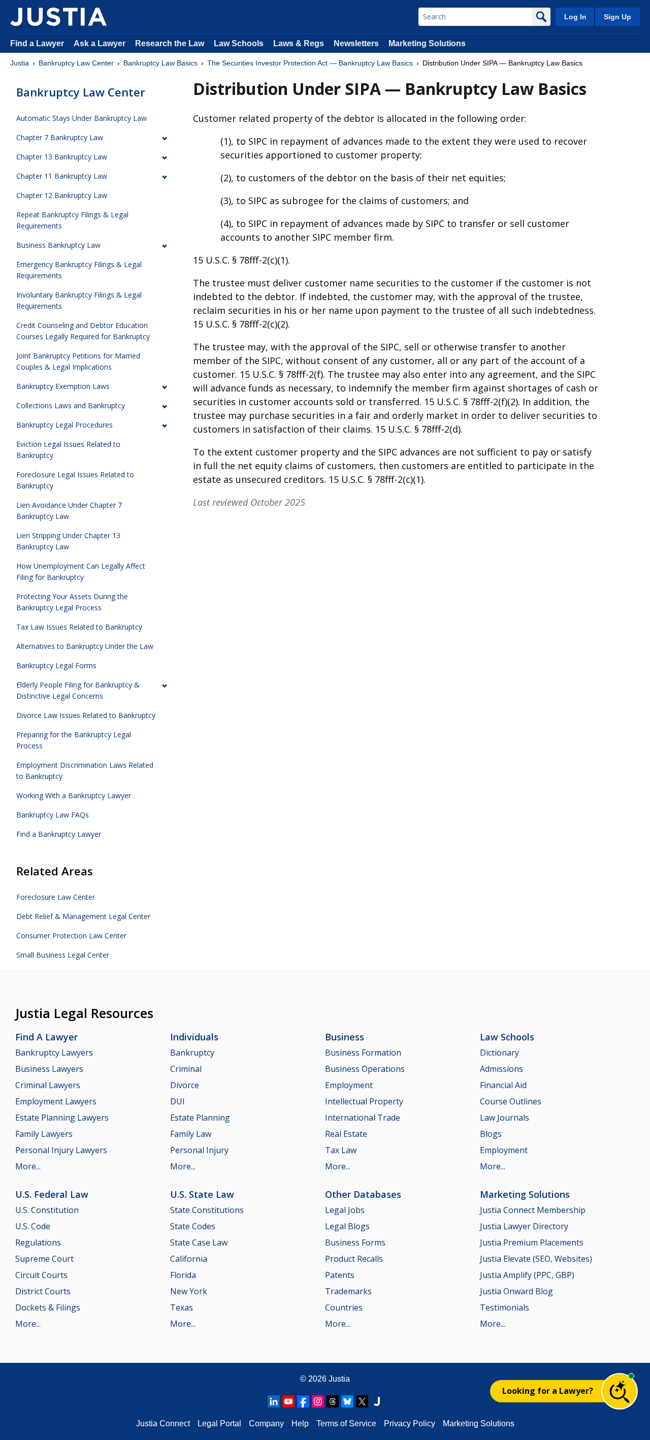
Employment (349, 1085)
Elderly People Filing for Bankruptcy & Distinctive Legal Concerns (78, 690)
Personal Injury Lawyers (61, 1150)
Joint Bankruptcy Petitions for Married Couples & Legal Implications (78, 361)
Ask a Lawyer (100, 43)
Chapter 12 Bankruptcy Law (61, 195)
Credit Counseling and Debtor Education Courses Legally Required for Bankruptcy (83, 330)
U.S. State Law (202, 1194)
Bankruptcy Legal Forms (56, 665)
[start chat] (619, 1391)
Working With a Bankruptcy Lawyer (73, 795)
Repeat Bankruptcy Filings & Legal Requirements (72, 220)
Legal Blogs (347, 1226)
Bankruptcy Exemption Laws (63, 386)
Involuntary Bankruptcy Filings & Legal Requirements (79, 300)
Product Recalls (354, 1258)
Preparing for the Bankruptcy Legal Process (73, 740)
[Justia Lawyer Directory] (377, 1401)
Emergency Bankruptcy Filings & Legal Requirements (79, 269)
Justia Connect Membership (533, 1210)
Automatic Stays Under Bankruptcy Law (81, 118)
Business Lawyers (49, 1068)
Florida (183, 1275)
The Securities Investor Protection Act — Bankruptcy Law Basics (310, 63)
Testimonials (504, 1307)
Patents (339, 1275)
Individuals (194, 1037)
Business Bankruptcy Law (58, 245)
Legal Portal (219, 1423)
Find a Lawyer (37, 43)
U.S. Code (32, 1226)
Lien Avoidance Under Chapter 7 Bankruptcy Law (69, 510)
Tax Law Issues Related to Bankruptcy (79, 627)
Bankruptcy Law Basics (160, 63)
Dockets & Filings (47, 1307)
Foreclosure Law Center (55, 897)
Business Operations (365, 1068)
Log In (575, 17)
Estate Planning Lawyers (62, 1117)
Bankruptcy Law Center (76, 63)
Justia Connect (163, 1423)
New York (188, 1291)
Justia (19, 63)
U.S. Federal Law (51, 1194)
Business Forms (355, 1242)
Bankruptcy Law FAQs (52, 815)
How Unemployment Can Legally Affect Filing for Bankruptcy (80, 571)
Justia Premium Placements (531, 1242)
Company (266, 1423)
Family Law (190, 1133)
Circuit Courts (41, 1275)
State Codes (192, 1226)
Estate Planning (200, 1117)
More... (28, 1166)
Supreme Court (44, 1258)
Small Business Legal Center (62, 955)
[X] (362, 1401)
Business (344, 1037)
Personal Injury (199, 1150)
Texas (181, 1307)
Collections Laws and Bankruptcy (70, 405)
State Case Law (199, 1242)
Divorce (184, 1085)
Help (300, 1423)
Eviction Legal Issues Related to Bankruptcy (68, 449)
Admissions (501, 1068)
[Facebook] (303, 1401)
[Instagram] (318, 1401)
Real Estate (346, 1133)
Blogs (491, 1133)
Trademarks (348, 1291)
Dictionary (499, 1052)
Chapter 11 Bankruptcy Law (61, 176)
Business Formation (363, 1052)
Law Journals (504, 1117)
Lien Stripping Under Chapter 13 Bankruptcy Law (68, 541)
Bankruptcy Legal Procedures (64, 425)
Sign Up (617, 17)
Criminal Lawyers (47, 1085)
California (188, 1258)
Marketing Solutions (427, 43)
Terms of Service (346, 1423)
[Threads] (333, 1401)
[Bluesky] (347, 1401)
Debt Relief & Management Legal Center (83, 916)
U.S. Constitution (47, 1210)
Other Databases (363, 1194)
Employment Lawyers (55, 1101)
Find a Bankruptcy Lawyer (58, 834)
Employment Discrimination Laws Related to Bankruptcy (84, 770)
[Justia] (58, 17)
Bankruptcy (192, 1052)
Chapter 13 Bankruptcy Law (61, 156)
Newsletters (356, 43)
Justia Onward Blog (516, 1291)
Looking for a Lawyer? (547, 1390)
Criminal (186, 1068)
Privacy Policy (409, 1423)
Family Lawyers (44, 1133)
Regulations (38, 1242)
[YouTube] (288, 1401)
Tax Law (340, 1150)
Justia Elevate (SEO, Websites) (536, 1258)
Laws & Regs (298, 43)
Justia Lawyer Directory (524, 1226)
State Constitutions (207, 1210)
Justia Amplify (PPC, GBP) (527, 1275)
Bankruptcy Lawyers (54, 1052)
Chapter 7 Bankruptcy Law (59, 137)
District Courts (43, 1291)
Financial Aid (503, 1085)
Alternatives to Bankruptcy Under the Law (84, 646)
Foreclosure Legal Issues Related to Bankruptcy (75, 480)
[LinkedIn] (274, 1401)
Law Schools (239, 43)
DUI (177, 1101)
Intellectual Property (364, 1101)
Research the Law (169, 43)
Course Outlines (510, 1101)
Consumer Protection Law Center (71, 935)
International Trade (362, 1117)
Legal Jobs (345, 1210)
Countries (344, 1307)
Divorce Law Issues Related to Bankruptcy (85, 715)
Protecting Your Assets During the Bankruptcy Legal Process (72, 602)
